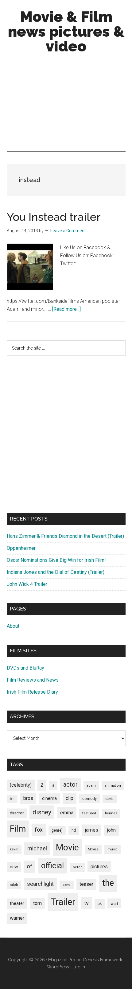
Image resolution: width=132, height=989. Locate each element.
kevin (14, 849)
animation (113, 786)
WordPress (58, 966)
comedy (89, 798)
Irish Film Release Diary (32, 692)
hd (74, 830)
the (108, 883)
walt (114, 903)
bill (12, 799)
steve (67, 885)
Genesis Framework (102, 959)
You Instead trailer (54, 216)
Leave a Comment (68, 230)
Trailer (63, 902)
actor (70, 784)
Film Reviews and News (33, 680)
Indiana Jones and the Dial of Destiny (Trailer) (55, 572)
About (13, 626)
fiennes (111, 813)
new (14, 866)
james (91, 830)
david (110, 799)
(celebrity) (21, 785)
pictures (99, 866)
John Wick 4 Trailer (27, 584)
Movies (93, 849)
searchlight (40, 884)
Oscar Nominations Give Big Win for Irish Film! (56, 560)
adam (91, 785)
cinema (49, 798)
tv (86, 903)
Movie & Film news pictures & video (66, 31)
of (29, 866)
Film (18, 829)
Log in (78, 966)
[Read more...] (66, 309)
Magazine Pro (61, 959)
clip (69, 798)
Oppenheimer (21, 548)
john (111, 830)
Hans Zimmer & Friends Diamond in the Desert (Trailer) (65, 536)
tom (37, 903)
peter (77, 867)
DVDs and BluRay (25, 668)
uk (100, 903)
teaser (86, 884)
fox (39, 829)
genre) (57, 830)
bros (28, 798)
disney (42, 812)
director (17, 813)
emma (66, 813)
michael (37, 848)
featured (89, 813)
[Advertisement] (66, 104)
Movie (67, 847)
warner (17, 918)
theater (17, 903)
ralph (14, 885)
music (112, 849)
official (52, 865)
